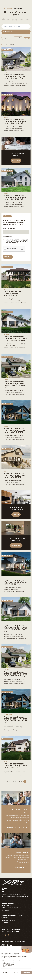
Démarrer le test (20, 867)
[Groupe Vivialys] (16, 946)
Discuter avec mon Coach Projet (15, 827)
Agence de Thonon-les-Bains (12, 915)
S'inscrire (6, 256)
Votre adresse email (9, 228)
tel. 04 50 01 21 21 (5, 911)
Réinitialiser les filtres (27, 37)
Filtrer (17, 37)
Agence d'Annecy (7, 903)
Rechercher (6, 31)
